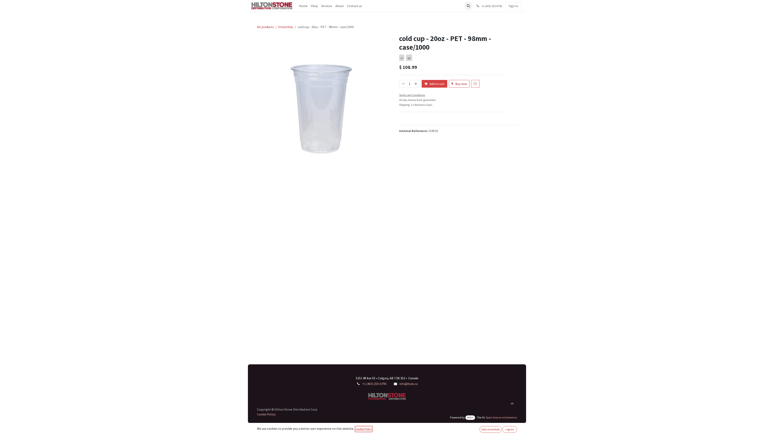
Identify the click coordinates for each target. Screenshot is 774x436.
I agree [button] (510, 429)
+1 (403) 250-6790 (374, 384)
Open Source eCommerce (501, 417)
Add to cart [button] (437, 84)
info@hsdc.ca (408, 384)
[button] (468, 6)
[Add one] (416, 83)
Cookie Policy (266, 414)
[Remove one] (403, 83)
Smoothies (285, 27)
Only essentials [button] (490, 429)
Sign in (513, 6)
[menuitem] (303, 6)
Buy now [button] (461, 84)
